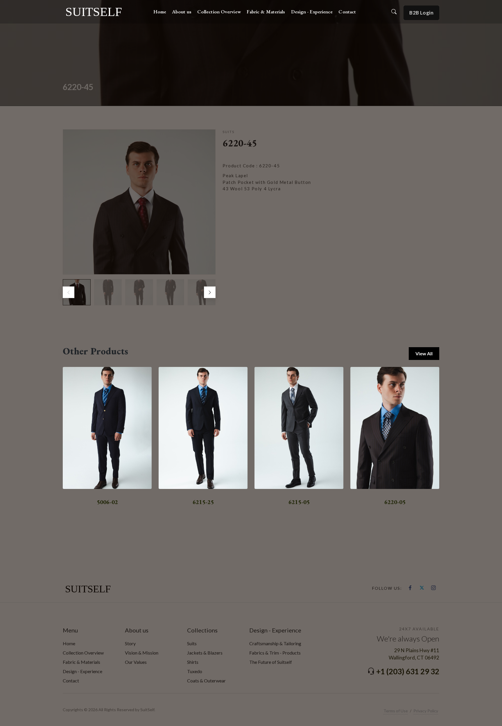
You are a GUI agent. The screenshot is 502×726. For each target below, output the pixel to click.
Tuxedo (194, 671)
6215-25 (203, 502)
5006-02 (107, 502)
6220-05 (395, 502)
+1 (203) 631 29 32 (407, 671)
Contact (71, 680)
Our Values (136, 662)
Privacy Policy (425, 710)
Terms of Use (395, 710)
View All (424, 353)
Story (130, 643)
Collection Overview (83, 652)
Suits (192, 643)
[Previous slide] (68, 292)
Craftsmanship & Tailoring (275, 643)
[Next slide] (210, 292)
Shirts (192, 662)
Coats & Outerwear (206, 680)
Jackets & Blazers (205, 652)
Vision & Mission (141, 652)
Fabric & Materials (81, 662)
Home (69, 643)
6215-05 (299, 502)
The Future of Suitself (270, 662)
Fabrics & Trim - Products (275, 652)
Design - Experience (82, 671)
